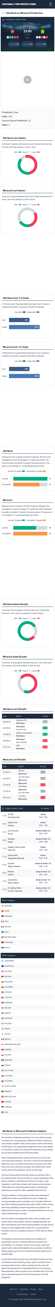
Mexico (8, 1039)
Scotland (9, 1071)
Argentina (9, 961)
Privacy (33, 1289)
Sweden (8, 1091)
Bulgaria (9, 982)
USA (6, 1112)
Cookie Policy (22, 1294)
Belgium (8, 977)
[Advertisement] (27, 79)
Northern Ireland (13, 1044)
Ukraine (8, 1107)
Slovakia (9, 1076)
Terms (40, 1289)
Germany (9, 916)
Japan (7, 1034)
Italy (7, 922)
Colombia (9, 987)
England (8, 906)
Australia (9, 966)
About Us (14, 1289)
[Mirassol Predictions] (42, 31)
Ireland (8, 1024)
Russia (8, 1065)
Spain (7, 911)
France (8, 927)
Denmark (9, 1003)
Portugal (9, 942)
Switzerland (10, 1097)
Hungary (8, 1018)
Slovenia (9, 1081)
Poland (8, 1055)
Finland (8, 1008)
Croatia (8, 992)
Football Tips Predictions (19, 4)
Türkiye (8, 1102)
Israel (7, 1029)
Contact (33, 1294)
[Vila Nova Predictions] (12, 31)
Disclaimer (24, 1289)
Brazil (7, 948)
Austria (8, 971)
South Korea (10, 1086)
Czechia (8, 997)
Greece (8, 1013)
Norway (8, 1050)
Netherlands (10, 937)
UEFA (7, 932)
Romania (8, 1060)
